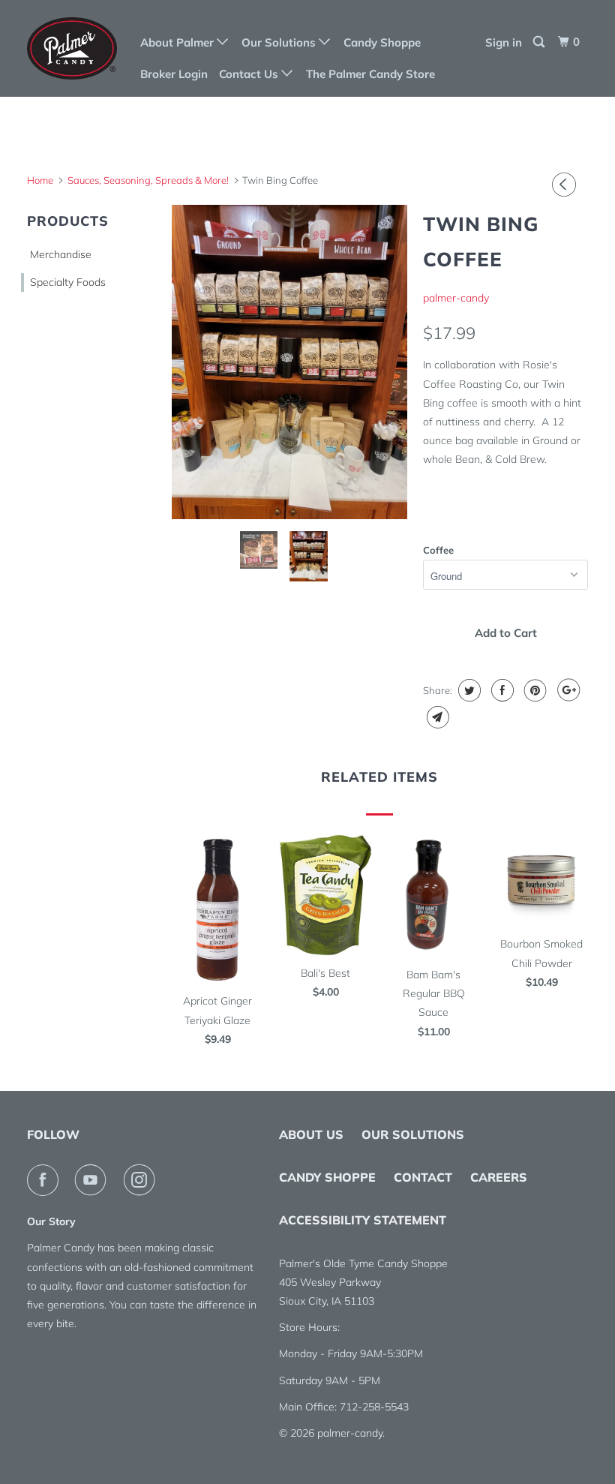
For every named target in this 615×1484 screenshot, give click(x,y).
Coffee (438, 550)
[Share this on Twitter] (467, 690)
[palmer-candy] (73, 48)
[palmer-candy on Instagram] (142, 1180)
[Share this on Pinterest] (533, 690)
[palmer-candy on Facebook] (45, 1180)
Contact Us (250, 74)
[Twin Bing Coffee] (289, 362)
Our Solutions (280, 42)
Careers (498, 1177)
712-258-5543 (374, 1406)
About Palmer (178, 42)
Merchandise (61, 254)
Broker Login (174, 74)
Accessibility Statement (362, 1219)
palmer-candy (456, 298)
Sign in (503, 42)
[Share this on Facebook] (501, 690)
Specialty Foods (68, 282)
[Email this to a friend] (436, 717)
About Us (311, 1134)
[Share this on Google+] (567, 690)
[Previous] (566, 185)
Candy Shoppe (382, 42)
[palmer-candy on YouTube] (93, 1180)
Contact (423, 1177)
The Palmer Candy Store (370, 74)
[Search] (540, 42)
